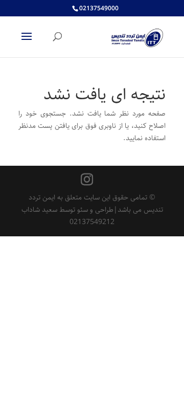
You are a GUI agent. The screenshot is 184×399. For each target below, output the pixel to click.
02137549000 (99, 8)
